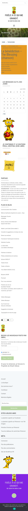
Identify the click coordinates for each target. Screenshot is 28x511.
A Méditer (3, 218)
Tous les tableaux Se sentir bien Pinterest (13, 431)
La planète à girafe (6, 418)
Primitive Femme (6, 427)
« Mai (4, 114)
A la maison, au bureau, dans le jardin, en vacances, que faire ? (12, 289)
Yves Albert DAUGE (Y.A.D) (8, 269)
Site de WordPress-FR (7, 452)
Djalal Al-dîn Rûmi (5, 223)
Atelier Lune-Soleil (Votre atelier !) (9, 228)
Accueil (3, 379)
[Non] (26, 507)
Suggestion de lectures (7, 309)
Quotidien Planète (5, 287)
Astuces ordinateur (6, 305)
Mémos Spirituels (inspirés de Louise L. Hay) (12, 213)
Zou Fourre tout (5, 304)
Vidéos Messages (5, 297)
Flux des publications (7, 444)
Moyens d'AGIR (5, 274)
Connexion (4, 441)
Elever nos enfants (6, 235)
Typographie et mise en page (8, 312)
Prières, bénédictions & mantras (9, 256)
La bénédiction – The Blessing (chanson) (11, 54)
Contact (3, 393)
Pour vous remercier (6, 281)
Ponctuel (3, 278)
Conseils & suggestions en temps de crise (12, 232)
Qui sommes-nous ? (7, 386)
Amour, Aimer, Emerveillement (9, 221)
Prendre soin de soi (6, 285)
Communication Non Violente (9, 209)
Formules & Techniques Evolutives (10, 239)
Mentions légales (6, 397)
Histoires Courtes (5, 242)
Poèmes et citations (6, 252)
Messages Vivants (8, 48)
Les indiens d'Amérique (7, 247)
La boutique (4, 382)
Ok (14, 508)
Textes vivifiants (5, 266)
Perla (4, 46)
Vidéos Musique (17, 48)
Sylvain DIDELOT (5, 259)
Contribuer (4, 390)
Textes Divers (4, 262)
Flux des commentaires (8, 448)
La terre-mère (4, 245)
